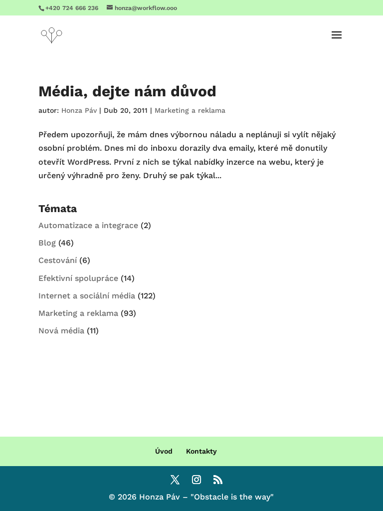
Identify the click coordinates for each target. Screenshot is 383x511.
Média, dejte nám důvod (127, 91)
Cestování (57, 260)
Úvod (164, 451)
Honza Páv (79, 110)
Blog (47, 243)
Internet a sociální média (86, 295)
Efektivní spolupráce (78, 278)
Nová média (61, 330)
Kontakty (201, 451)
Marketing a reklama (190, 110)
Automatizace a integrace (88, 225)
